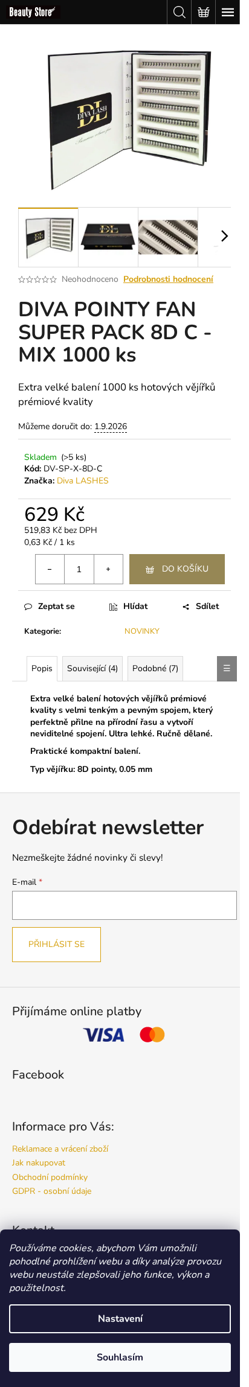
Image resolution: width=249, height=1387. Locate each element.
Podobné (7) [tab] (155, 668)
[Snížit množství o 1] (50, 569)
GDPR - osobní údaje (51, 1191)
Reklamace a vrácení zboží (60, 1149)
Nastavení (120, 1318)
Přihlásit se (56, 944)
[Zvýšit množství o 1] (108, 569)
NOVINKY (142, 631)
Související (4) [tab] (92, 668)
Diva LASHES (83, 480)
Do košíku (185, 569)
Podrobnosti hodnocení (168, 279)
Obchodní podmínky (50, 1177)
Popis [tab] (42, 668)
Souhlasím (120, 1357)
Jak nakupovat (38, 1163)
